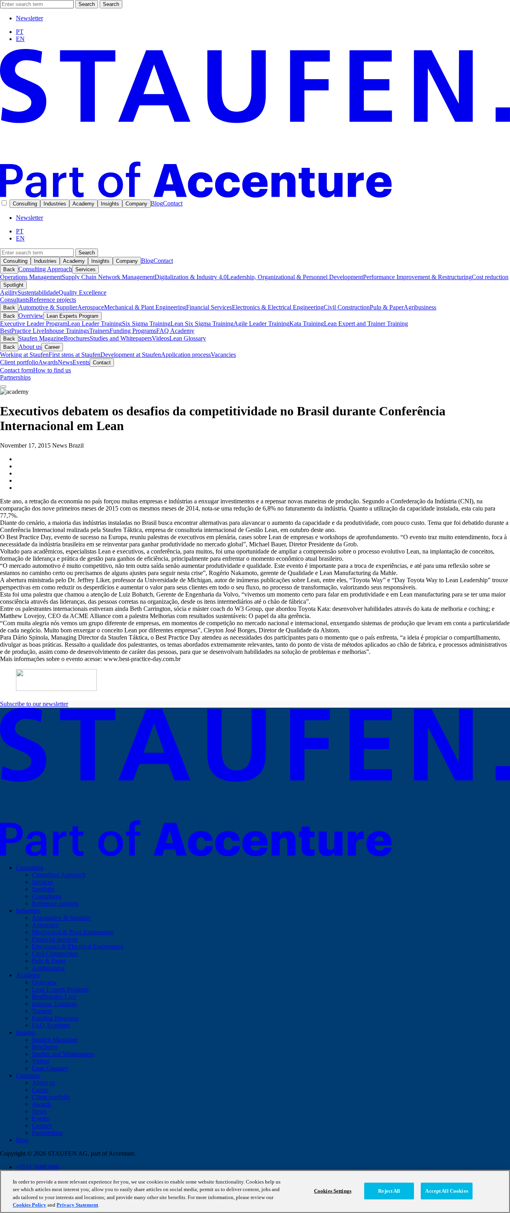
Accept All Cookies (446, 1191)
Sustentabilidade (38, 292)
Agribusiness (420, 307)
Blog (157, 203)
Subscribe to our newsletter (34, 703)
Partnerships (15, 377)
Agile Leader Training (261, 323)
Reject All (389, 1191)
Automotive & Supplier (47, 307)
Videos (160, 338)
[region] (255, 1191)
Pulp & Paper (387, 307)
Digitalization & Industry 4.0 (191, 277)
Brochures (77, 338)
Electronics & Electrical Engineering (278, 307)
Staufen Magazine (41, 338)
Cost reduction (490, 277)
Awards (48, 362)
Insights (110, 204)
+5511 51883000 (37, 1167)
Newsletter (29, 18)
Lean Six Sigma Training (202, 323)
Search (86, 4)
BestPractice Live (22, 330)
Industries (54, 204)
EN (20, 38)
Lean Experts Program (72, 316)
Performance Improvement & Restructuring (417, 277)
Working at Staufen (24, 354)
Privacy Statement (77, 1205)
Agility (9, 292)
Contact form (16, 370)
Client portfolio (19, 362)
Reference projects (52, 299)
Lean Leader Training (94, 323)
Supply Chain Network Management (108, 277)
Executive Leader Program (33, 323)
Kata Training (306, 323)
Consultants (14, 299)
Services (85, 269)
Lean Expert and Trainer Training (366, 323)
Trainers (99, 330)
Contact (172, 203)
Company (136, 204)
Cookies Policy (29, 1205)
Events (81, 362)
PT (20, 31)
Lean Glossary (187, 338)
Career (52, 347)
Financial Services (209, 307)
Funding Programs (133, 330)
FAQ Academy (175, 330)
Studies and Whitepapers (121, 338)
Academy (83, 204)
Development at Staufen (130, 354)
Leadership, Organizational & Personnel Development (295, 277)
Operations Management (31, 277)
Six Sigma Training (146, 323)
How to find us (52, 370)
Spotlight (13, 285)
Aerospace (90, 307)
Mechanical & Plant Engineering (145, 307)
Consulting (25, 204)
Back (9, 269)
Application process (186, 354)
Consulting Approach (45, 269)
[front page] (255, 195)
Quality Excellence (82, 292)
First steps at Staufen (74, 354)
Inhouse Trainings (66, 330)
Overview (30, 315)
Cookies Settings (332, 1191)
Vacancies (223, 354)
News (65, 362)
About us (29, 346)
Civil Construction (347, 307)
